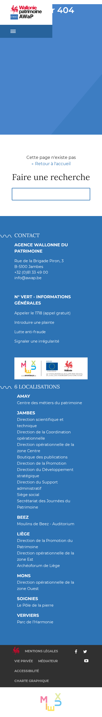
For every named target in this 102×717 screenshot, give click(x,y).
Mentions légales (41, 651)
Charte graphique (31, 681)
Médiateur (48, 661)
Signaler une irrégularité (36, 341)
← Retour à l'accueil (51, 163)
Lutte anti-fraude (30, 332)
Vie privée (23, 661)
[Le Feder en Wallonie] (51, 368)
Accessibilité (26, 671)
